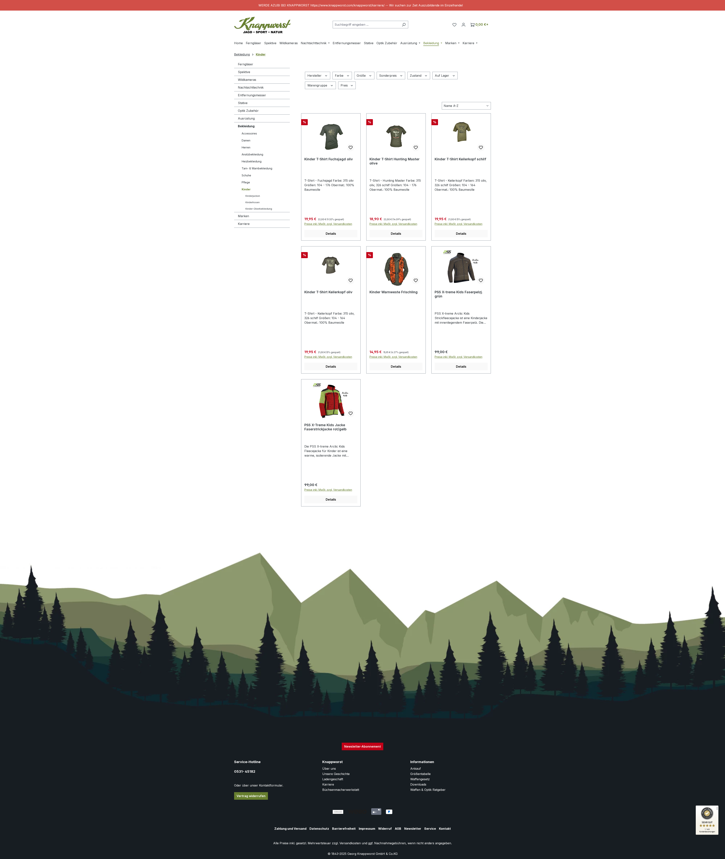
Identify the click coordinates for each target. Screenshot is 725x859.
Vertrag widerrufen (251, 796)
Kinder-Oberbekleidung (258, 208)
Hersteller (314, 75)
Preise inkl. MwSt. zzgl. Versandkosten (328, 223)
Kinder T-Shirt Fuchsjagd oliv (328, 159)
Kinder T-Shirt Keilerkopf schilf (460, 159)
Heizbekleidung (251, 161)
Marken (243, 216)
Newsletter (412, 828)
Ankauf (415, 768)
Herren (246, 147)
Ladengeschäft (332, 779)
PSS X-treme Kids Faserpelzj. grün (459, 294)
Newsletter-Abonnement (362, 746)
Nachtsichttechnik (251, 87)
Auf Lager (442, 75)
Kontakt (445, 828)
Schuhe (246, 175)
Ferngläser (245, 64)
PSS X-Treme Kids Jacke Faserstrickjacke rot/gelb (325, 427)
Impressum (367, 828)
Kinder (246, 189)
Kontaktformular (270, 785)
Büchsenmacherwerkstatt (340, 790)
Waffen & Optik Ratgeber (428, 790)
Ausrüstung (246, 118)
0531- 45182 (244, 771)
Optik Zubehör (248, 111)
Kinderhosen (252, 202)
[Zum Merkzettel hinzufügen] (350, 147)
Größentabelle (420, 774)
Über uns (329, 768)
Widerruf (385, 828)
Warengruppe (317, 85)
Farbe (339, 75)
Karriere (244, 224)
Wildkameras (247, 80)
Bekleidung (246, 126)
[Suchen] (403, 24)
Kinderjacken (252, 195)
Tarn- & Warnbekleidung (257, 168)
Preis (345, 85)
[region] (362, 5)
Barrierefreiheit (344, 828)
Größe (362, 75)
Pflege (246, 182)
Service (430, 828)
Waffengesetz (420, 779)
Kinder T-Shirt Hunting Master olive (394, 161)
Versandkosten (350, 843)
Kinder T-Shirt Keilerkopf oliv (328, 292)
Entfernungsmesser (252, 95)
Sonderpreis (388, 75)
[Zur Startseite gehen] (262, 23)
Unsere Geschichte (336, 774)
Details (331, 233)
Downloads (418, 784)
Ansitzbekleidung (252, 154)
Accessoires (249, 133)
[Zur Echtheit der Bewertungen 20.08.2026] (707, 834)
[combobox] (366, 24)
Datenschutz (319, 828)
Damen (246, 140)
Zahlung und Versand (290, 828)
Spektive (244, 72)
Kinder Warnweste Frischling (393, 292)
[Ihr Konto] (463, 24)
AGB (398, 828)
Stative (243, 103)
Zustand (416, 75)
